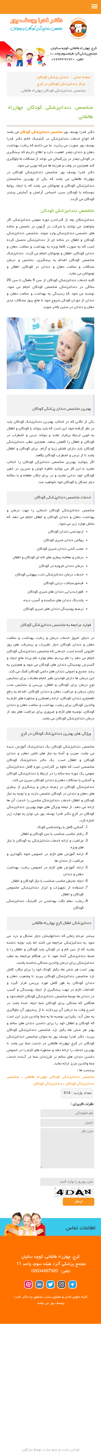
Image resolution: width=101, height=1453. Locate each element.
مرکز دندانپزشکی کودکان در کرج (61, 84)
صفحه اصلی (81, 77)
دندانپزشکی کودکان (47, 1084)
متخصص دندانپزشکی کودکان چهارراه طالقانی (59, 1077)
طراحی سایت (69, 1450)
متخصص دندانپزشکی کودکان (42, 132)
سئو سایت (49, 1450)
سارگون (28, 1450)
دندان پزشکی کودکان (52, 77)
